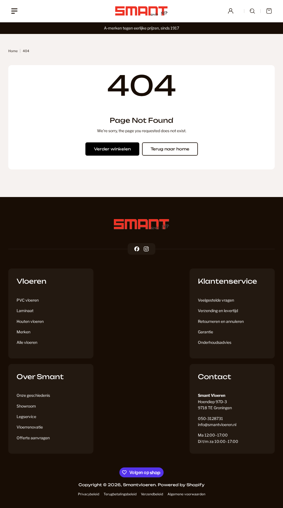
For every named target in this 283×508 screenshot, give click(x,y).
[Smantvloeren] (141, 224)
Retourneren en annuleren (221, 321)
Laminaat (25, 310)
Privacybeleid (88, 494)
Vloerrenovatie (30, 427)
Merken (23, 331)
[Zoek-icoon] (252, 11)
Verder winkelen (112, 149)
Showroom (26, 406)
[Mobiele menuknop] (14, 11)
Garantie (205, 331)
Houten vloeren (30, 321)
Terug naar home (170, 149)
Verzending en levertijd (218, 310)
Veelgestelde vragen (216, 300)
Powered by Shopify (181, 484)
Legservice (26, 416)
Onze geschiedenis (33, 395)
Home (13, 51)
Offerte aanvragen (33, 437)
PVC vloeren (28, 300)
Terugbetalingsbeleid (120, 494)
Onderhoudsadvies (214, 342)
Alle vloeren (27, 342)
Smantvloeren (139, 484)
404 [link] (26, 51)
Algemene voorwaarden (186, 494)
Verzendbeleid (152, 494)
